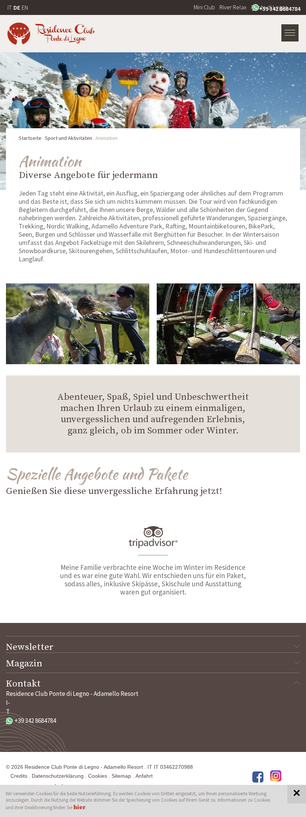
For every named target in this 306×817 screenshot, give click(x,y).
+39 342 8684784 (279, 8)
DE (16, 7)
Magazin (24, 663)
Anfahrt (144, 776)
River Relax (233, 7)
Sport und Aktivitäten (68, 138)
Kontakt (23, 684)
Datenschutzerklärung (58, 776)
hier (80, 807)
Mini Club (204, 7)
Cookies (97, 776)
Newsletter (29, 647)
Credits (18, 776)
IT (9, 7)
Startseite (30, 138)
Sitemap (121, 776)
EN (25, 7)
